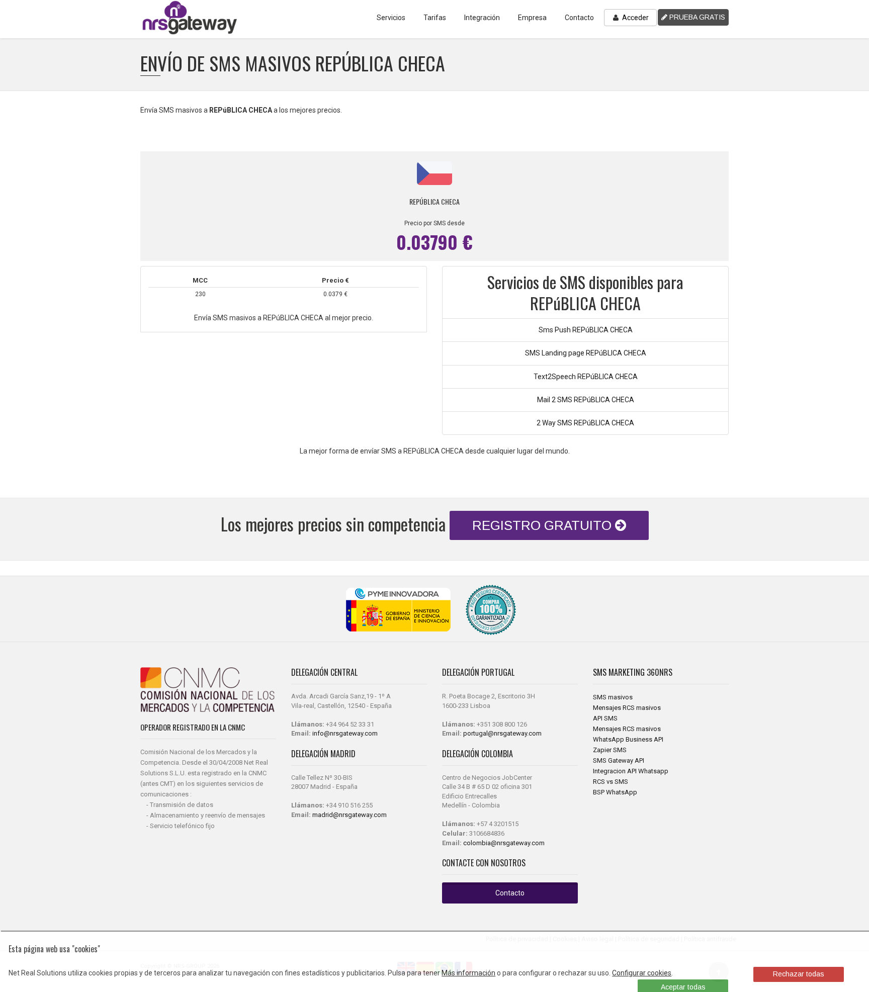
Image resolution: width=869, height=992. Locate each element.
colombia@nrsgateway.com (504, 843)
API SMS (605, 718)
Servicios (391, 18)
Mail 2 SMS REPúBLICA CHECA (585, 400)
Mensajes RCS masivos (627, 707)
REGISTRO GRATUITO (543, 525)
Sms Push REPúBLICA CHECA (586, 330)
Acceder (635, 18)
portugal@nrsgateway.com (502, 733)
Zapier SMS (610, 750)
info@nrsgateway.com (345, 733)
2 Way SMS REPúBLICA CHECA (585, 423)
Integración (482, 18)
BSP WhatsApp (615, 792)
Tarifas (434, 18)
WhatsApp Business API (628, 739)
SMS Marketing (620, 672)
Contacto (579, 18)
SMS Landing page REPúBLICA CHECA (585, 353)
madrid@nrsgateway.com (349, 815)
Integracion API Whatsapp (630, 771)
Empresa (532, 18)
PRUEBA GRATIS (696, 17)
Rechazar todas (798, 974)
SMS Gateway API (618, 760)
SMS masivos (613, 697)
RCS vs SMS (610, 781)
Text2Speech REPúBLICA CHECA (586, 377)
